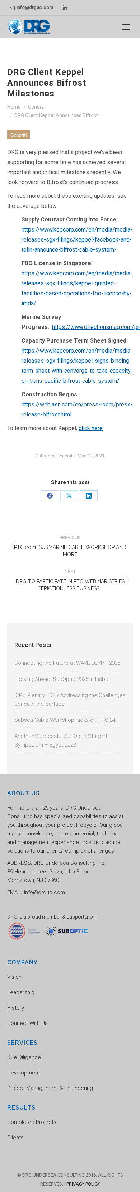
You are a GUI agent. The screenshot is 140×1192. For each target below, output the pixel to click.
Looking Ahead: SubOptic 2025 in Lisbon (62, 679)
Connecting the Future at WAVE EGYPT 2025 (67, 663)
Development (23, 1072)
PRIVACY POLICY (83, 1184)
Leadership (20, 992)
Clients (15, 1137)
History (15, 1008)
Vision (14, 977)
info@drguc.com (35, 7)
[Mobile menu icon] (125, 27)
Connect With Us (27, 1023)
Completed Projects (31, 1122)
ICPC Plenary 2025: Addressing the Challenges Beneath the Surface (70, 699)
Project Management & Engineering (50, 1088)
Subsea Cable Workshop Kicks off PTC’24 (64, 720)
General (18, 135)
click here (91, 428)
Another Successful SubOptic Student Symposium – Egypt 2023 (60, 740)
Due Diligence (24, 1057)
